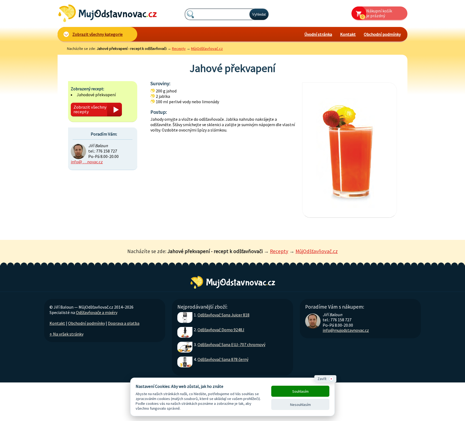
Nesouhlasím (300, 404)
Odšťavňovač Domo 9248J (221, 329)
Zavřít (325, 379)
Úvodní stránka (318, 34)
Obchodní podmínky (382, 34)
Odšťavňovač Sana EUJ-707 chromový (231, 344)
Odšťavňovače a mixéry (96, 312)
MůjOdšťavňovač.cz (207, 48)
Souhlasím (300, 391)
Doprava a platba (123, 323)
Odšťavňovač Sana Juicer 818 (223, 315)
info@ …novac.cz (87, 161)
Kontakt (348, 34)
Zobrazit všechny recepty (90, 109)
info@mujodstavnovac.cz (346, 330)
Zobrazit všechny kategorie (97, 34)
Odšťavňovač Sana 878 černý (223, 359)
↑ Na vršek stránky (66, 334)
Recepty (179, 48)
